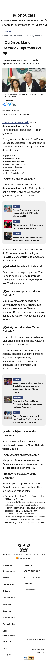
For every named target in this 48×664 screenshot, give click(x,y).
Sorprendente (8, 618)
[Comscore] (24, 558)
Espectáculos (8, 624)
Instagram (6, 655)
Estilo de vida (8, 598)
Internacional (32, 20)
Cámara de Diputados (12, 36)
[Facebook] (4, 104)
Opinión (43, 20)
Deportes (6, 604)
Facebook (6, 641)
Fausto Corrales (24, 25)
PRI (27, 36)
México (22, 20)
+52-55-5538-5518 (32, 571)
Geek (4, 631)
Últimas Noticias (10, 20)
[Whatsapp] (14, 104)
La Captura (7, 25)
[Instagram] (28, 545)
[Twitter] (9, 104)
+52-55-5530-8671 (32, 578)
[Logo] (24, 15)
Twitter (5, 648)
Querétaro (37, 36)
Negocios (6, 611)
